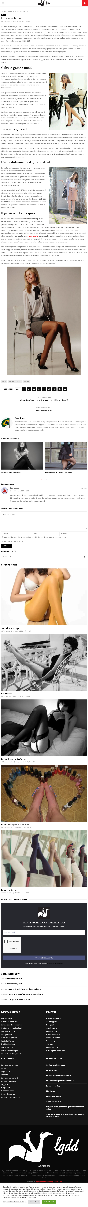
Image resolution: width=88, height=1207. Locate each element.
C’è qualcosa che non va (19, 999)
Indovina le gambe (15, 984)
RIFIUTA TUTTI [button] (34, 1202)
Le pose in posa (7, 1047)
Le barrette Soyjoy (9, 890)
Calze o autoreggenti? (10, 1097)
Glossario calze (7, 1091)
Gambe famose (53, 1034)
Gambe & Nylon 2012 (9, 1022)
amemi (5, 697)
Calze (4, 382)
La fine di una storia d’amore (13, 759)
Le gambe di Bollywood (11, 1054)
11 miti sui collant (8, 1044)
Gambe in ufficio (53, 1047)
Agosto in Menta (53, 1101)
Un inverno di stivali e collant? (58, 472)
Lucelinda (6, 21)
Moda (3, 15)
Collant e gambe (53, 1018)
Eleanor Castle (8, 762)
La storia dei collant (9, 1078)
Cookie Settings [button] (19, 1202)
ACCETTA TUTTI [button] (48, 1202)
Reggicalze (50, 1025)
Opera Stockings (8, 1094)
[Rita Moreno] (44, 662)
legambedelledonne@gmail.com (49, 1182)
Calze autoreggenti (9, 1081)
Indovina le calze (8, 1031)
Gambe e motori (53, 1038)
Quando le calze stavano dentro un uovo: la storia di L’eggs (65, 1115)
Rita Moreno (6, 694)
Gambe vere (51, 1028)
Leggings (5, 1084)
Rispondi (84, 488)
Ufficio (26, 382)
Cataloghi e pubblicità (55, 1051)
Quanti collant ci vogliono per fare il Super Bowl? (44, 400)
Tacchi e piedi (52, 1041)
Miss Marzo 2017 (44, 410)
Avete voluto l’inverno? (11, 472)
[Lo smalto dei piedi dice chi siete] (44, 793)
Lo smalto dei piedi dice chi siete (15, 824)
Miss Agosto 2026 (53, 1096)
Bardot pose (6, 1018)
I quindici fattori (7, 1041)
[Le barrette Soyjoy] (44, 858)
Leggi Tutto (8, 1202)
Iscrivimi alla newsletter (15, 542)
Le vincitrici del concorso (11, 1025)
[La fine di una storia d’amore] (44, 727)
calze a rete (32, 236)
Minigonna (5, 1088)
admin (5, 893)
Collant (12, 382)
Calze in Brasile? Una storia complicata (24, 989)
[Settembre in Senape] (44, 596)
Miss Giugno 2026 (14, 978)
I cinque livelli (6, 1034)
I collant (4, 1075)
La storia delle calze (9, 1065)
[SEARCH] (84, 557)
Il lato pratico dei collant (11, 1028)
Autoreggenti (51, 1022)
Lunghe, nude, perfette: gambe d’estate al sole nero (65, 1108)
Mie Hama (50, 1091)
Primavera (6, 631)
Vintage (49, 1044)
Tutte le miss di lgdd (9, 1051)
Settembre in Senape (10, 628)
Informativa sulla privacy (55, 963)
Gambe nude (51, 1031)
